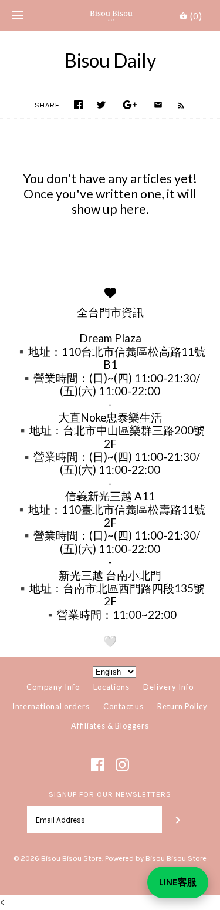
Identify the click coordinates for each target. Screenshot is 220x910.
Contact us (123, 706)
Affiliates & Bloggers (110, 725)
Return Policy (182, 706)
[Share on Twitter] (101, 104)
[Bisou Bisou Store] (110, 15)
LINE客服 (178, 882)
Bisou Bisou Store (71, 858)
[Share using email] (158, 104)
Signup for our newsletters (110, 794)
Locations (111, 687)
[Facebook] (97, 764)
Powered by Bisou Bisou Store (156, 858)
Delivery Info (168, 687)
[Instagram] (122, 764)
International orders (51, 706)
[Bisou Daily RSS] (175, 104)
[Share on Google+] (130, 104)
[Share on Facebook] (78, 104)
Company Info (53, 687)
